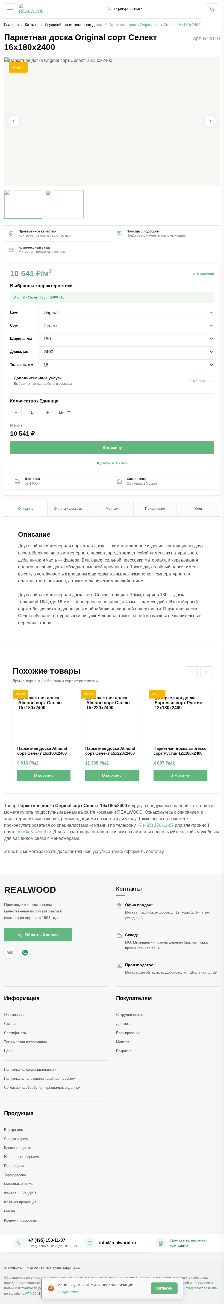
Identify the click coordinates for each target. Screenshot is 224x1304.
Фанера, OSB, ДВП (20, 1193)
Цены (8, 1051)
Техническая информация (25, 1042)
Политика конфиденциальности (30, 1069)
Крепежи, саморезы (20, 1220)
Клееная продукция (20, 1202)
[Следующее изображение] (210, 121)
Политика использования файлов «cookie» (39, 1078)
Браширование (128, 1033)
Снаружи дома (16, 1139)
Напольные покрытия (21, 1157)
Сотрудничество (129, 1015)
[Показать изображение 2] (65, 204)
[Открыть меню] (10, 9)
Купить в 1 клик (112, 463)
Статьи (10, 1024)
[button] (112, 121)
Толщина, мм (21, 365)
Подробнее (68, 1291)
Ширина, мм (21, 338)
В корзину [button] (112, 447)
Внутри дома (14, 1130)
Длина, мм (19, 352)
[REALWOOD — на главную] (31, 9)
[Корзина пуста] (212, 9)
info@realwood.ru (34, 831)
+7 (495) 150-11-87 (155, 825)
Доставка (123, 1024)
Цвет (14, 312)
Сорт (14, 325)
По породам (14, 1166)
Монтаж (122, 1042)
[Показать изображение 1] (23, 204)
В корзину (44, 775)
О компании (13, 1015)
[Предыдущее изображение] (14, 121)
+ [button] (47, 412)
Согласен (164, 1288)
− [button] (15, 412)
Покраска (123, 1051)
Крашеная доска (17, 1148)
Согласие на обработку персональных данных (42, 1087)
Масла (9, 1211)
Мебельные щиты (18, 1184)
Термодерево (15, 1175)
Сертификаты (15, 1033)
